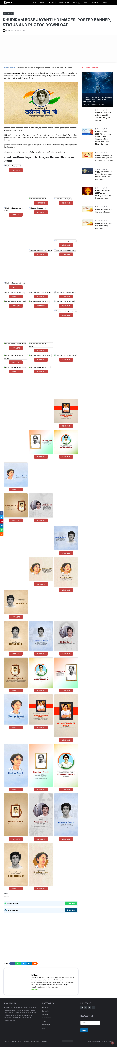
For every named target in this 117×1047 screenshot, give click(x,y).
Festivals (8, 14)
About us (6, 1041)
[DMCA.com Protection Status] (67, 1041)
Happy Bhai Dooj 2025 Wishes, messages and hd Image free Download (104, 157)
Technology (76, 3)
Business (45, 1007)
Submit (84, 1030)
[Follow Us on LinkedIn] (93, 1007)
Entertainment (64, 3)
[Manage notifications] (112, 1042)
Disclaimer (44, 1041)
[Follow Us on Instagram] (89, 1007)
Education (45, 1014)
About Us (95, 3)
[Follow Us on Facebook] (81, 1007)
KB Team (10, 30)
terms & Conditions (23, 1041)
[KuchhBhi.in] (8, 2)
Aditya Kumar (87, 104)
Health (44, 1021)
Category (50, 3)
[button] (110, 2)
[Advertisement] (58, 49)
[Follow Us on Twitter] (85, 1007)
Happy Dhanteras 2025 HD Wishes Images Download (103, 225)
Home (35, 3)
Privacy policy (35, 1041)
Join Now (72, 903)
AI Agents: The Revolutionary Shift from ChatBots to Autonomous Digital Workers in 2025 (97, 99)
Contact (103, 3)
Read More (34, 989)
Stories (86, 3)
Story (44, 1028)
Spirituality (45, 1011)
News (42, 3)
